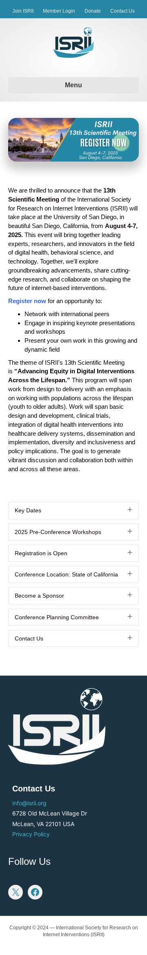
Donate (93, 11)
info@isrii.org (29, 803)
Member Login (59, 11)
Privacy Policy (31, 834)
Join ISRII (22, 11)
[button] (129, 509)
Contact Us (122, 11)
